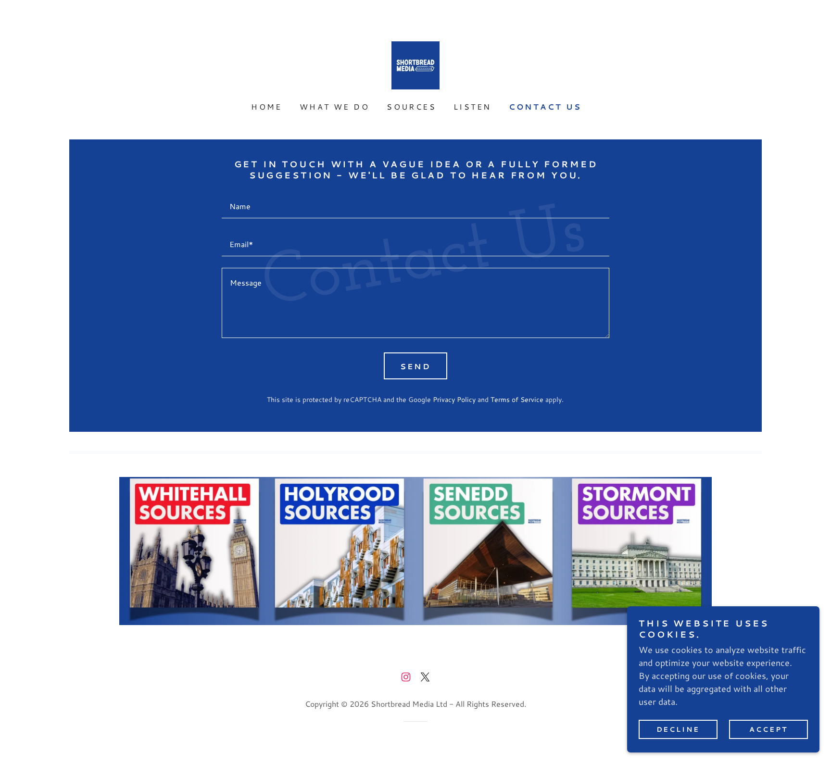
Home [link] (266, 106)
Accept (768, 729)
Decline (678, 729)
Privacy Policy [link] (454, 399)
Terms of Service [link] (517, 399)
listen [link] (472, 106)
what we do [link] (334, 106)
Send (415, 366)
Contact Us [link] (545, 106)
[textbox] (415, 205)
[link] (415, 64)
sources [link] (411, 106)
